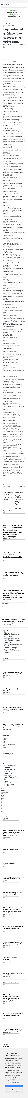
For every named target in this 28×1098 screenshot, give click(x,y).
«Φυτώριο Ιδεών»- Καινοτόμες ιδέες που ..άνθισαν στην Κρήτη (13, 893)
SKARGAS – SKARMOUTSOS (10, 768)
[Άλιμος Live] (6, 4)
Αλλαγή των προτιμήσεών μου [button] (14, 1091)
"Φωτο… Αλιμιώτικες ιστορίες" (9, 744)
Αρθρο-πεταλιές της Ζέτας (8, 743)
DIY (4, 745)
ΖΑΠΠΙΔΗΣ (8, 773)
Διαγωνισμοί (5, 747)
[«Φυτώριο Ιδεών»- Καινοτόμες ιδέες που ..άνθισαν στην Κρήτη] (11, 882)
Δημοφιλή (5, 816)
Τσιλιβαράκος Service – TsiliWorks (12, 641)
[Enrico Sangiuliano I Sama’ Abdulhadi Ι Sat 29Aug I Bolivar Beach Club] (11, 916)
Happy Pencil (9, 785)
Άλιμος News (8, 23)
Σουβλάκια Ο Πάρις (11, 777)
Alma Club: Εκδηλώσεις (9, 863)
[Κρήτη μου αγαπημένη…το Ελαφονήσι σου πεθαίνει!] (11, 963)
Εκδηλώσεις (5, 740)
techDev (7, 781)
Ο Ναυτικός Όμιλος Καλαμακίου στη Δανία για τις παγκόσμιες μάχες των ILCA (13, 726)
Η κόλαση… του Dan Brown (10, 849)
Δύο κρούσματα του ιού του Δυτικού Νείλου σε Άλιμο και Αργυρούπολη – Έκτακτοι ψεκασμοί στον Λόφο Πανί (13, 594)
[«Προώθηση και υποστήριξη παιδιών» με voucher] (14, 561)
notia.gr (7, 484)
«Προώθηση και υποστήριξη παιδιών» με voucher (13, 574)
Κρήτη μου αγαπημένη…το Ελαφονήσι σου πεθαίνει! (13, 974)
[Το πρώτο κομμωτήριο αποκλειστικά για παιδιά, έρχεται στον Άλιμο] (11, 866)
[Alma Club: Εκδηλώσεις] (11, 853)
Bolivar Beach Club (14, 12)
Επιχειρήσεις (5, 738)
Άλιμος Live (5, 44)
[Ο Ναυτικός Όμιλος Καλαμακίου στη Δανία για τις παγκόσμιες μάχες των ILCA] (14, 712)
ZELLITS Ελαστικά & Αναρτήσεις (11, 635)
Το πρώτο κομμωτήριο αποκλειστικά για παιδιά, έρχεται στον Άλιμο (13, 878)
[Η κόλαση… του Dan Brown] (11, 839)
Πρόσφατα (5, 818)
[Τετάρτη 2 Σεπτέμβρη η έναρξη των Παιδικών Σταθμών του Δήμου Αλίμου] (14, 540)
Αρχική (4, 23)
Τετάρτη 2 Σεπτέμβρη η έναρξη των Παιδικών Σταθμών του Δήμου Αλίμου (13, 554)
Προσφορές (5, 741)
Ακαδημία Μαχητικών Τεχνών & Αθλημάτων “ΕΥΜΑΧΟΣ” (12, 650)
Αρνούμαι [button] (14, 1089)
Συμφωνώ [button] (14, 1086)
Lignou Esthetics (14, 16)
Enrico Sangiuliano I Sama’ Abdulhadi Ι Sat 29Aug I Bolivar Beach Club (13, 927)
